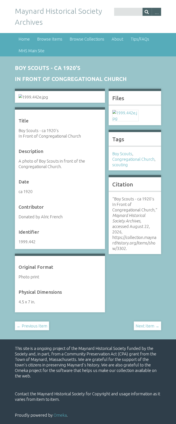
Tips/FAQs (140, 39)
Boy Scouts (122, 153)
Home (24, 39)
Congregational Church (133, 159)
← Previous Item (32, 326)
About (117, 39)
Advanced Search (156, 12)
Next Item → (147, 326)
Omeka (60, 415)
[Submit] (147, 12)
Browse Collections (87, 39)
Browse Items (49, 39)
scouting (120, 164)
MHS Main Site (31, 50)
